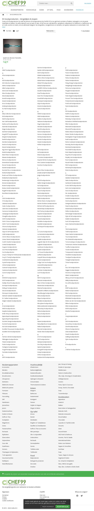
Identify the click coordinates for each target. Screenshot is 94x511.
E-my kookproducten (8, 306)
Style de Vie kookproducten (73, 216)
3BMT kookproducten (8, 70)
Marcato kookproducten (44, 280)
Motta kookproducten (43, 316)
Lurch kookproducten (43, 273)
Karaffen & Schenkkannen (38, 426)
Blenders (4, 370)
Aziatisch (61, 402)
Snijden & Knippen (35, 405)
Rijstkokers (5, 434)
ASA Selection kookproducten (11, 83)
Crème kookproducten (9, 265)
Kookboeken (68, 10)
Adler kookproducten (8, 88)
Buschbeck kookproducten (10, 193)
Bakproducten (34, 458)
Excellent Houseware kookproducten (13, 329)
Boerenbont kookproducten (10, 162)
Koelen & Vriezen (7, 414)
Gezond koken (62, 431)
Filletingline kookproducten (10, 339)
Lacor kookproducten (43, 237)
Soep (59, 390)
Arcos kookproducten (8, 103)
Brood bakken (62, 417)
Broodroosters (6, 376)
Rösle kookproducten (71, 170)
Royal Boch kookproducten (73, 155)
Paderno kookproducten (72, 75)
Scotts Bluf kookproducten (73, 185)
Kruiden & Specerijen (64, 367)
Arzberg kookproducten (9, 106)
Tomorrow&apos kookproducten (75, 242)
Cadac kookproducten (8, 206)
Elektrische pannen (7, 388)
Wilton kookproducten (71, 303)
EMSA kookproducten (8, 308)
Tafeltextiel (33, 452)
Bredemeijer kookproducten (10, 180)
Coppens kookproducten (9, 247)
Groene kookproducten (44, 106)
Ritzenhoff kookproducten (73, 129)
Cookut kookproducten (9, 244)
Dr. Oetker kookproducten (10, 298)
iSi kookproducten (70, 344)
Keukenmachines (7, 411)
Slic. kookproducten (71, 193)
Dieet (60, 429)
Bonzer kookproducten (9, 165)
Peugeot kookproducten (72, 91)
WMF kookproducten (71, 288)
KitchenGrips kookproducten (45, 208)
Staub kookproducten (71, 206)
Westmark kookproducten (73, 296)
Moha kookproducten (43, 311)
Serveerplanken (34, 443)
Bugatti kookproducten (9, 191)
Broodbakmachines (8, 373)
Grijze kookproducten (43, 103)
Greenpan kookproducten (45, 101)
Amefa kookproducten (9, 98)
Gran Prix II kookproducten (45, 96)
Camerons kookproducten (10, 211)
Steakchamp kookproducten (73, 208)
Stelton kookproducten (72, 211)
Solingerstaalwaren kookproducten (75, 203)
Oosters (60, 382)
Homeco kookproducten (44, 134)
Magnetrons (5, 423)
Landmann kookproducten (45, 247)
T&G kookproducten (71, 229)
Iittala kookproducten (43, 155)
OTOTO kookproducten (44, 337)
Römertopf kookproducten (73, 167)
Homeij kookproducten (44, 137)
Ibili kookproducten (43, 149)
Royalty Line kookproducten (73, 157)
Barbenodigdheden (36, 370)
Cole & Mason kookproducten (11, 237)
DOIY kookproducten (8, 280)
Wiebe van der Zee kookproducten (75, 301)
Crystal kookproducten (9, 262)
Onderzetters (34, 437)
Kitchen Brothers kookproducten (47, 203)
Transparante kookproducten (74, 252)
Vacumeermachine (7, 458)
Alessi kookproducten (8, 93)
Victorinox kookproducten (73, 273)
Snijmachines (6, 440)
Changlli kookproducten (9, 216)
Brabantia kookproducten (9, 178)
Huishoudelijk (31, 10)
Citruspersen (6, 379)
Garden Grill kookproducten (45, 70)
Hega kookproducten (43, 124)
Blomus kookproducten (9, 160)
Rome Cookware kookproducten (75, 142)
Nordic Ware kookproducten (45, 331)
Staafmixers (5, 446)
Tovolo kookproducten (72, 249)
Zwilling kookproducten (72, 337)
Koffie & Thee (6, 417)
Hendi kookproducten (43, 129)
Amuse (32, 414)
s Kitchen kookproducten (72, 349)
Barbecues (33, 393)
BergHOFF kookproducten (10, 134)
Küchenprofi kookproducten (45, 226)
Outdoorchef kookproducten (45, 357)
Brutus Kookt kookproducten (10, 188)
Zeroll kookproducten (71, 326)
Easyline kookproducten (9, 311)
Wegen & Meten (35, 408)
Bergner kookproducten (9, 137)
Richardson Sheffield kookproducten (76, 121)
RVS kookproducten (71, 111)
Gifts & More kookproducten (45, 78)
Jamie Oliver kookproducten (45, 170)
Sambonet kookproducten (73, 183)
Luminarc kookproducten (44, 270)
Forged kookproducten (9, 349)
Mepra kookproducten (44, 298)
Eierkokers (5, 382)
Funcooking (5, 396)
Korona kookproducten (44, 216)
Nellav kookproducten (43, 326)
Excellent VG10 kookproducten (11, 331)
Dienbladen (33, 420)
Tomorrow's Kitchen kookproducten (76, 244)
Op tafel (50, 10)
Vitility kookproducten (71, 280)
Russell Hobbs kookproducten (74, 162)
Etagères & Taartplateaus (38, 423)
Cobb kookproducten (8, 234)
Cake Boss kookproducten (10, 208)
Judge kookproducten (43, 175)
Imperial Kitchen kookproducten (46, 160)
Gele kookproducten (43, 73)
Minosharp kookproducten (45, 308)
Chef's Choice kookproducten (11, 221)
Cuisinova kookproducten (9, 270)
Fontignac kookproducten (9, 347)
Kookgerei (33, 399)
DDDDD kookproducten (9, 278)
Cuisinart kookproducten (9, 267)
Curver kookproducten (8, 273)
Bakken (60, 405)
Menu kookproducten (43, 296)
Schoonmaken (34, 382)
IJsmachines (5, 405)
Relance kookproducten (72, 116)
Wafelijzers (5, 461)
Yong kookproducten (71, 316)
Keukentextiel (34, 396)
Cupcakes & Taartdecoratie (66, 423)
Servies (32, 446)
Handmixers (5, 402)
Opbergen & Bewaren (36, 379)
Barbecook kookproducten (10, 124)
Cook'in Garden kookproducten (11, 242)
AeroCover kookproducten (10, 91)
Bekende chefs (62, 411)
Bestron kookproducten (9, 144)
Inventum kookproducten (44, 165)
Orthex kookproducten (44, 355)
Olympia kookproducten (44, 342)
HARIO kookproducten (44, 114)
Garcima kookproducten (44, 67)
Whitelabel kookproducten (73, 298)
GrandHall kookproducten (45, 98)
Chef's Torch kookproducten (10, 224)
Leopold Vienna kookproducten (46, 257)
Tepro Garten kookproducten (74, 234)
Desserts (61, 426)
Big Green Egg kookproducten (11, 149)
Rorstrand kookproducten (73, 147)
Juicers (4, 408)
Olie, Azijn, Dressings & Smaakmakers (69, 376)
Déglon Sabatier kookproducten (11, 301)
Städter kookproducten (72, 219)
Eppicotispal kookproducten (10, 319)
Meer (3, 27)
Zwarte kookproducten (72, 334)
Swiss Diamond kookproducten (74, 224)
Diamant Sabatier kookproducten (12, 296)
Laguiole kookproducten (44, 244)
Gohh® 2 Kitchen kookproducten (47, 88)
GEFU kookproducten (8, 357)
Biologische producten (37, 461)
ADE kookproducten (8, 80)
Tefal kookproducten (71, 232)
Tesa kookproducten (71, 237)
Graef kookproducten (43, 93)
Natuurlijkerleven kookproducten (47, 324)
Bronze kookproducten (9, 183)
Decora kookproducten (9, 290)
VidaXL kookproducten (72, 275)
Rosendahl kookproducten (73, 149)
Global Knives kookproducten (46, 80)
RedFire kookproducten (72, 114)
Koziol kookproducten (43, 219)
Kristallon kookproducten (44, 221)
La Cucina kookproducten (45, 232)
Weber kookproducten (72, 290)
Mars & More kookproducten (46, 283)
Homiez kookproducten (44, 139)
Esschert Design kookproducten (11, 321)
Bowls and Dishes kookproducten (12, 175)
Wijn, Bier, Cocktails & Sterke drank (68, 467)
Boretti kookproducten (9, 167)
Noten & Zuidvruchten (65, 373)
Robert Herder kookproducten (74, 134)
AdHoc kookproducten (9, 85)
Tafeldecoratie (34, 449)
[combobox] (55, 3)
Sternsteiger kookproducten (73, 214)
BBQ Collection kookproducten (11, 114)
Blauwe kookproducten (9, 157)
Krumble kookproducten (44, 224)
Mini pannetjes (34, 431)
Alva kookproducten (8, 96)
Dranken (32, 467)
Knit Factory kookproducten (45, 211)
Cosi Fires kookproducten (9, 249)
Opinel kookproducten (43, 347)
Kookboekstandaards (36, 376)
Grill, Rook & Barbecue (65, 434)
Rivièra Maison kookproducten (74, 132)
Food (58, 10)
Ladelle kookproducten (44, 239)
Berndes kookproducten (9, 142)
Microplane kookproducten (45, 303)
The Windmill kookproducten (73, 239)
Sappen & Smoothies (64, 446)
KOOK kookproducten (43, 180)
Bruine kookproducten (8, 185)
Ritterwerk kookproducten (73, 126)
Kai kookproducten (43, 185)
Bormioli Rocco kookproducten (11, 170)
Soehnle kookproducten (72, 198)
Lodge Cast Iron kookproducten (46, 262)
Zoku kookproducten (71, 331)
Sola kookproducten (71, 201)
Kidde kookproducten (43, 198)
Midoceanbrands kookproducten (47, 306)
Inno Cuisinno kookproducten (46, 162)
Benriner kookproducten (9, 132)
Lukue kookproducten (43, 267)
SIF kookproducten (71, 175)
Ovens (4, 426)
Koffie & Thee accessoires (38, 429)
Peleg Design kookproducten (74, 83)
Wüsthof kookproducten (72, 311)
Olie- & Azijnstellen (36, 434)
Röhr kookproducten (71, 165)
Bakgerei (33, 390)
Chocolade (61, 420)
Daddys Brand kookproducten (11, 283)
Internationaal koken (64, 440)
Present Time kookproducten (74, 98)
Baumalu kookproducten (9, 126)
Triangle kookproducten (72, 260)
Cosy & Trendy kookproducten (11, 257)
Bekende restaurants (64, 414)
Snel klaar (61, 449)
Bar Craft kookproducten (9, 121)
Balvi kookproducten (8, 119)
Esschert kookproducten (9, 324)
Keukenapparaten (17, 10)
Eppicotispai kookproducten (10, 316)
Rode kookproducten (71, 139)
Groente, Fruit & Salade (65, 437)
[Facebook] (77, 495)
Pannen (32, 402)
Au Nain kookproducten (9, 108)
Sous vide (5, 443)
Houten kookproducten (44, 142)
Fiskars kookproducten (9, 342)
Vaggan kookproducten (72, 270)
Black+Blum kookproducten (10, 155)
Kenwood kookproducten (44, 196)
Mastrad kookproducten (44, 288)
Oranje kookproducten (44, 352)
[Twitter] (81, 495)
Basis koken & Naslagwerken (67, 408)
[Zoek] (71, 3)
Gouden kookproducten (44, 91)
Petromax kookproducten (73, 88)
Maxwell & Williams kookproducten (47, 290)
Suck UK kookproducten (72, 221)
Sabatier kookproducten (72, 178)
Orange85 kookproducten (45, 349)
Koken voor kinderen (64, 443)
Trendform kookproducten (73, 255)
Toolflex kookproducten (72, 247)
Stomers (4, 449)
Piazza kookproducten (72, 93)
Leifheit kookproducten (44, 255)
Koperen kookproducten (44, 214)
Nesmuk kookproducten (44, 329)
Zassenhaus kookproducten (73, 324)
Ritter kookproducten (71, 124)
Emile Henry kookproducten (10, 314)
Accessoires (5, 367)
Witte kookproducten (71, 306)
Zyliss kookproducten (71, 339)
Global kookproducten (43, 85)
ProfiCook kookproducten (73, 103)
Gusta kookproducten (43, 108)
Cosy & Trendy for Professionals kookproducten (16, 255)
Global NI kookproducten (44, 83)
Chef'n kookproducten (8, 219)
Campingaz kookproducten (10, 214)
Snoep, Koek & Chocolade (66, 388)
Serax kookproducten (71, 191)
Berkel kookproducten (8, 139)
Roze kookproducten (71, 160)
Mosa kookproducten (43, 314)
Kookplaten (5, 420)
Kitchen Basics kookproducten (46, 201)
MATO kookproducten (44, 278)
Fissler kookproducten (8, 344)
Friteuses (5, 393)
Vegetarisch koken (63, 458)
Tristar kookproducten (72, 262)
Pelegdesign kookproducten (73, 85)
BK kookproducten (7, 116)
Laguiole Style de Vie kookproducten (48, 242)
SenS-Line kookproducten (73, 188)
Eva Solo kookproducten (9, 326)
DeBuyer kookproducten (9, 288)
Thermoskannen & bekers (38, 385)
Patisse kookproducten (72, 78)
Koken (41, 10)
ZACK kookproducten (71, 321)
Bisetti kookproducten (8, 152)
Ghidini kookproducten (44, 75)
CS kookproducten (7, 201)
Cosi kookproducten (8, 252)
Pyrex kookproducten (71, 106)
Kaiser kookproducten (43, 188)
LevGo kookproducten (44, 260)
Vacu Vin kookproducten (72, 267)
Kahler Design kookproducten (46, 183)
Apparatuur (61, 399)
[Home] (3, 15)
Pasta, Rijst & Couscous (65, 385)
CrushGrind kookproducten (10, 260)
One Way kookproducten (44, 344)
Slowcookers (6, 437)
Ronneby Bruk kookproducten (74, 144)
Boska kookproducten (8, 173)
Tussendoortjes (63, 393)
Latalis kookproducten (44, 249)
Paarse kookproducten (72, 73)
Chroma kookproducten (9, 226)
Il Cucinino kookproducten (45, 157)
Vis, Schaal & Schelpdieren (66, 461)
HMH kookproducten (43, 116)
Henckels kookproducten (44, 126)
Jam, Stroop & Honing (64, 364)
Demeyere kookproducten (10, 293)
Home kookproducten (43, 132)
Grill (3, 399)
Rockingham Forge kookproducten (75, 137)
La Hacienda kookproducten (45, 234)
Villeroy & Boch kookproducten (74, 278)
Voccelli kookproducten (72, 283)
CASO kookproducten (8, 198)
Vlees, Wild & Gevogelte (65, 464)
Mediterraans (62, 370)
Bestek (32, 417)
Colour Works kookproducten (11, 239)
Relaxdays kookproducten (73, 119)
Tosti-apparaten (7, 455)
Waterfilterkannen (7, 464)
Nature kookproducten (44, 321)
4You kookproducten (8, 75)
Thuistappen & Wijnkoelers (10, 452)
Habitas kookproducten (44, 119)
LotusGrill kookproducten (44, 265)
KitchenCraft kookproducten (45, 206)
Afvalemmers (34, 367)
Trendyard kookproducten (73, 257)
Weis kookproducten (71, 293)
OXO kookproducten (43, 339)
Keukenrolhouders (35, 373)
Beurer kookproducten (9, 147)
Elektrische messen (8, 385)
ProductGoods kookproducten (74, 101)
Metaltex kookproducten (44, 301)
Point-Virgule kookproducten (73, 96)
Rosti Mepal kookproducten (73, 152)
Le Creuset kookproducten (45, 252)
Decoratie (33, 464)
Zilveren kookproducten (72, 329)
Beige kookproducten (8, 129)
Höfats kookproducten (44, 144)
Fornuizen (5, 390)
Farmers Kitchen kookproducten (11, 337)
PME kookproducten (71, 70)
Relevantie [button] (50, 31)
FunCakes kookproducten (9, 352)
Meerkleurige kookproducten (45, 293)
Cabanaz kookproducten (9, 203)
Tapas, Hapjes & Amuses (65, 455)
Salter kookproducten (71, 180)
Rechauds (5, 431)
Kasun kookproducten (43, 191)
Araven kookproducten (9, 101)
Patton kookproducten (72, 80)
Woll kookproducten (71, 308)
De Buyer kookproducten (9, 285)
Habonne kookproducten (44, 121)
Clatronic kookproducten (9, 229)
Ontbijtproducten (63, 379)
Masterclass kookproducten (45, 285)
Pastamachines (6, 429)
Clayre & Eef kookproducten (10, 232)
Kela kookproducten (43, 193)
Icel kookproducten (43, 152)
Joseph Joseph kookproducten (46, 173)
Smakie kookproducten (72, 196)
